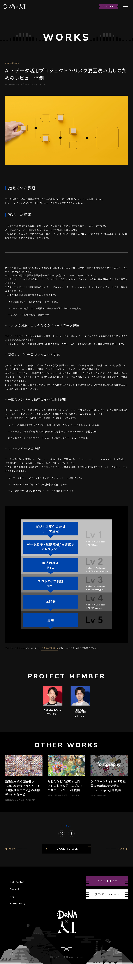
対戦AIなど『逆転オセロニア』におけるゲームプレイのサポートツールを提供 (65, 785)
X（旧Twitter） (17, 882)
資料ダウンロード (108, 894)
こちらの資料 (48, 648)
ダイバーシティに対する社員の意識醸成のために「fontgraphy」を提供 (108, 785)
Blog (12, 896)
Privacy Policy (17, 903)
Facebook (15, 889)
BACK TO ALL (67, 848)
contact (108, 881)
